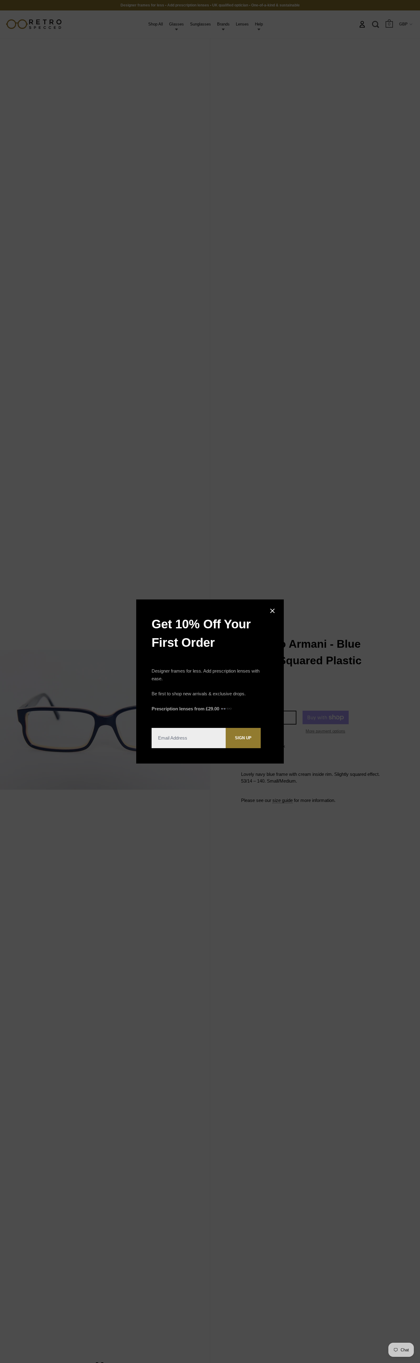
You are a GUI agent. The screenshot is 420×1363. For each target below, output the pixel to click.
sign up (243, 738)
